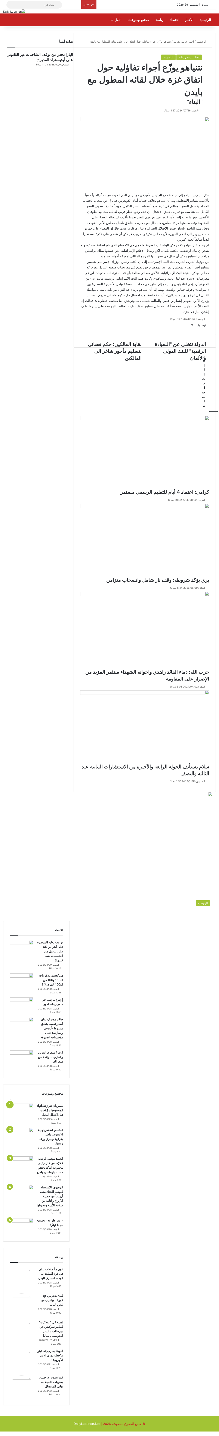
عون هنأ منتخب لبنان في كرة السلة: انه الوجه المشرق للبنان (50, 1273)
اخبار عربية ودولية (189, 57)
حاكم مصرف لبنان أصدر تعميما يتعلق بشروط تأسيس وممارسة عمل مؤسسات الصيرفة (51, 1028)
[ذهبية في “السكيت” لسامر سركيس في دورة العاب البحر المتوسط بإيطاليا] (21, 1332)
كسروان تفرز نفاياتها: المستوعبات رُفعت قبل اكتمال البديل (50, 1110)
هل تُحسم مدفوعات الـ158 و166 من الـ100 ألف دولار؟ (51, 980)
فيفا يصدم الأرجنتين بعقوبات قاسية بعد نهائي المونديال (51, 1381)
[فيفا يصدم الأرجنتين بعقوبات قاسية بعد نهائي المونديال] (21, 1387)
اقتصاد (174, 20)
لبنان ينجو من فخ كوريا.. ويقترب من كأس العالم (52, 1300)
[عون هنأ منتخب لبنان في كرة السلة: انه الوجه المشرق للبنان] (21, 1279)
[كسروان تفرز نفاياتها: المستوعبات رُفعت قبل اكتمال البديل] (21, 1112)
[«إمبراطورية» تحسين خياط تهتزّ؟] (21, 1226)
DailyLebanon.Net (87, 1424)
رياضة (159, 20)
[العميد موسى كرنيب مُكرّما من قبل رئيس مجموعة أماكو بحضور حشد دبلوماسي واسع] (21, 1164)
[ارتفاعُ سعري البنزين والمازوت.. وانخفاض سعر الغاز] (21, 1058)
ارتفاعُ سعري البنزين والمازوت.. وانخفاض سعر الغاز (50, 1057)
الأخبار (189, 20)
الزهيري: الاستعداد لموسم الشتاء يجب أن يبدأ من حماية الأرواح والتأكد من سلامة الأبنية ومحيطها (50, 1196)
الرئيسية (206, 20)
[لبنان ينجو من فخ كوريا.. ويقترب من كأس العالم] (21, 1305)
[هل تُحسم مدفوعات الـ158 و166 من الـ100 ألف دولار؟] (21, 981)
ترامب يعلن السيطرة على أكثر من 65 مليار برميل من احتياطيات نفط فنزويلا (50, 951)
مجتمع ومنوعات (139, 20)
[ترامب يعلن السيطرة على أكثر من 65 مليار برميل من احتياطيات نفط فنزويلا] (21, 948)
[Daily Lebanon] (14, 11)
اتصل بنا (116, 20)
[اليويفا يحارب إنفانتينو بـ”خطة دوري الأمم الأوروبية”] (21, 1360)
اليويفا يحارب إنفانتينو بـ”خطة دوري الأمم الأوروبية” (50, 1355)
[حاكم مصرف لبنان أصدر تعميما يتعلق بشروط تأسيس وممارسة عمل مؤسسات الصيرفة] (21, 1025)
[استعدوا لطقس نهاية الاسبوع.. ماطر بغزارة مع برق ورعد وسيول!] (21, 1136)
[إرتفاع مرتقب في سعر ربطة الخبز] (21, 1005)
